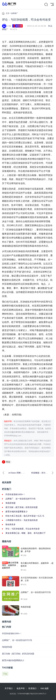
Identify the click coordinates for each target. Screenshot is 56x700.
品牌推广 (14, 13)
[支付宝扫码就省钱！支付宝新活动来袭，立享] (10, 581)
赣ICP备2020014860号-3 (36, 694)
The (5, 674)
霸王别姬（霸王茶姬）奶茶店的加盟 (21, 507)
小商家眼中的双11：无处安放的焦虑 (21, 520)
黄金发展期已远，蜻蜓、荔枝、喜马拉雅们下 (25, 533)
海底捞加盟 (10, 503)
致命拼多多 (10, 524)
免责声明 (21, 688)
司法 (8, 462)
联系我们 (32, 688)
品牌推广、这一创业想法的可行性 (20, 499)
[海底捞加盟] (10, 610)
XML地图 (44, 688)
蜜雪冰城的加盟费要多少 (16, 511)
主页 (7, 13)
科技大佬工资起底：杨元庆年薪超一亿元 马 (24, 516)
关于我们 (9, 688)
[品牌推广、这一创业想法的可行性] (10, 596)
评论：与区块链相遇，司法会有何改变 (22, 529)
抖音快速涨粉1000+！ (15, 494)
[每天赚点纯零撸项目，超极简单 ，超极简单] (10, 566)
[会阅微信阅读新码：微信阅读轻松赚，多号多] (10, 552)
